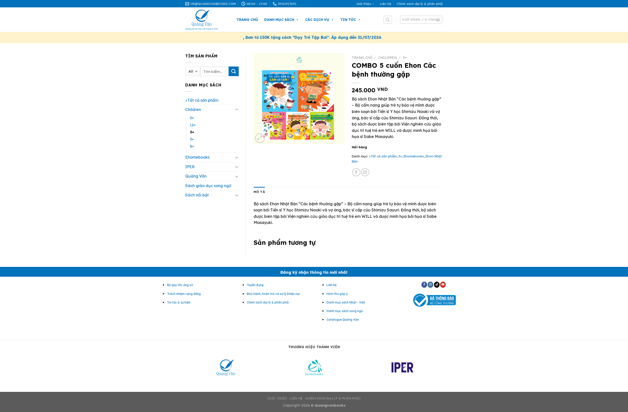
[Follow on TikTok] (437, 285)
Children (193, 109)
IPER (190, 166)
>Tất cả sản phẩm (201, 100)
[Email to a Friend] (365, 172)
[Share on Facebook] (356, 172)
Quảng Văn (196, 176)
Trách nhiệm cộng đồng (184, 294)
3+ (192, 132)
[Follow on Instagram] (430, 285)
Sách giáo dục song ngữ (208, 185)
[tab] (259, 192)
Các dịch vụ (317, 19)
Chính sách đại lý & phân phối (420, 4)
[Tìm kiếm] (388, 20)
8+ (192, 146)
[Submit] (233, 71)
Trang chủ (247, 19)
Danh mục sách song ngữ (345, 311)
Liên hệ (385, 4)
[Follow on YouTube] (443, 285)
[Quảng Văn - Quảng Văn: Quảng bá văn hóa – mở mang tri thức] (206, 19)
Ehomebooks (197, 157)
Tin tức (348, 19)
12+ (193, 125)
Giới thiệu (363, 4)
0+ (192, 118)
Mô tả (259, 192)
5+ (192, 139)
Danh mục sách (279, 19)
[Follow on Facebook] (424, 285)
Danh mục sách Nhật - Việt (346, 302)
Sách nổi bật (197, 194)
